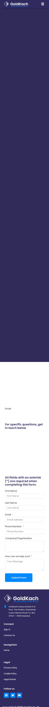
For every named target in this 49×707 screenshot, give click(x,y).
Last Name (11, 502)
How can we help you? (17, 556)
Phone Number (13, 526)
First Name (11, 490)
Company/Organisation (18, 538)
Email (8, 514)
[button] (42, 4)
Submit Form (18, 577)
